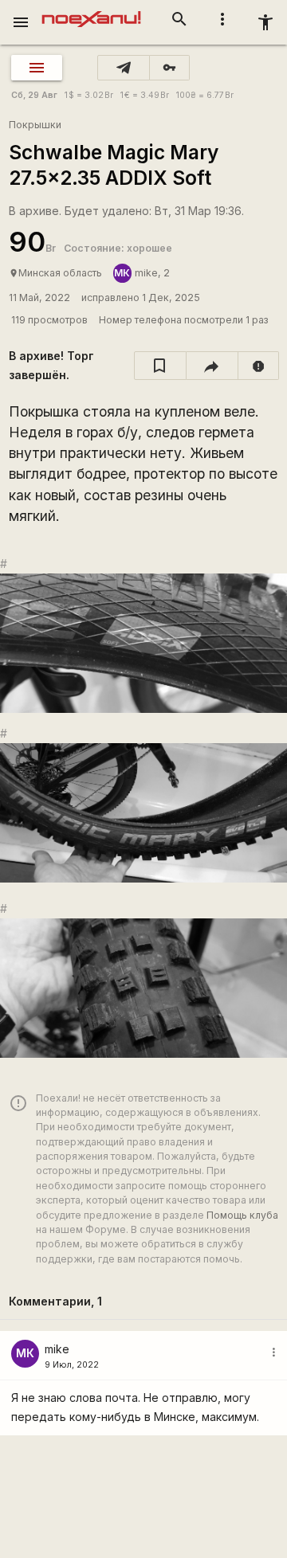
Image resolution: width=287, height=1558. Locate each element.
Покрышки (35, 125)
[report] (258, 365)
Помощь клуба (242, 1215)
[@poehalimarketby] (123, 67)
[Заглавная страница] (91, 11)
